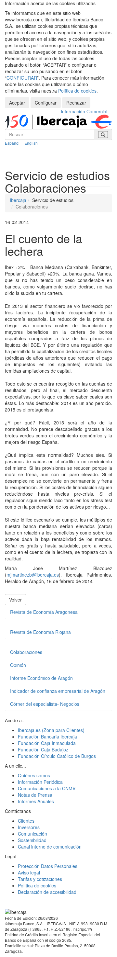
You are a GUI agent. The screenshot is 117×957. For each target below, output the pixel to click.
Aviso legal (29, 872)
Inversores (29, 827)
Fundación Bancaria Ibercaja (47, 736)
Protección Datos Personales (47, 866)
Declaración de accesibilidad (47, 892)
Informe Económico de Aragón (41, 678)
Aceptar (17, 102)
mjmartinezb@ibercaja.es (32, 574)
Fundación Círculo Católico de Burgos (57, 756)
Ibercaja (18, 200)
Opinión (18, 665)
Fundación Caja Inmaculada (47, 743)
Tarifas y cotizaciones (40, 879)
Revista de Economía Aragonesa (44, 612)
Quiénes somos (34, 775)
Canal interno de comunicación (50, 846)
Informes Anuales (36, 801)
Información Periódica (40, 782)
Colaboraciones (26, 652)
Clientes (26, 820)
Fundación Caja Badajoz (43, 749)
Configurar (46, 102)
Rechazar (76, 102)
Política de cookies (77, 90)
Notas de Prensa (35, 795)
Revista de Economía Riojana (40, 632)
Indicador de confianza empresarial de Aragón (57, 691)
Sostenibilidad (32, 840)
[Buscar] (103, 134)
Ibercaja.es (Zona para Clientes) (51, 730)
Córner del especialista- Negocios (44, 704)
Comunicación (32, 833)
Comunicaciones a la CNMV (46, 788)
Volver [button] (15, 599)
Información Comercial (84, 111)
